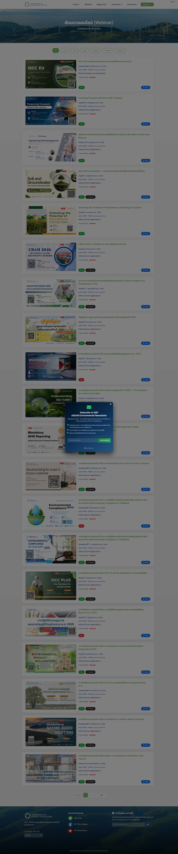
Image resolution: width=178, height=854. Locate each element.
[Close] (110, 404)
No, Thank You (90, 448)
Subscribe (105, 440)
